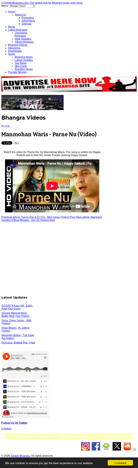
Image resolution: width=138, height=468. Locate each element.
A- (8, 125)
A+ (3, 125)
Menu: (5, 5)
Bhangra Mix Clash (75, 437)
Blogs (11, 26)
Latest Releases (17, 29)
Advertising (28, 20)
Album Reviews (24, 41)
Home (11, 11)
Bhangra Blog (53, 437)
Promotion (28, 17)
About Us (20, 14)
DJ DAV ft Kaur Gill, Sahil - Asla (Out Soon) (17, 307)
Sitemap (26, 23)
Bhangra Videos (17, 45)
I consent (120, 463)
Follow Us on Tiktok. (121, 437)
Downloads (15, 51)
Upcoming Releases (21, 34)
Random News (24, 69)
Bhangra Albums (15, 434)
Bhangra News (24, 57)
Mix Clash (21, 66)
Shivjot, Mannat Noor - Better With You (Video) (15, 314)
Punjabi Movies (17, 72)
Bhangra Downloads (119, 434)
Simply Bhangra (20, 455)
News (11, 54)
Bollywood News (94, 434)
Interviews (14, 48)
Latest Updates (24, 60)
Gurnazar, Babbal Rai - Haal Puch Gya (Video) (18, 344)
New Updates (23, 38)
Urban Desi (76, 434)
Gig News (21, 63)
